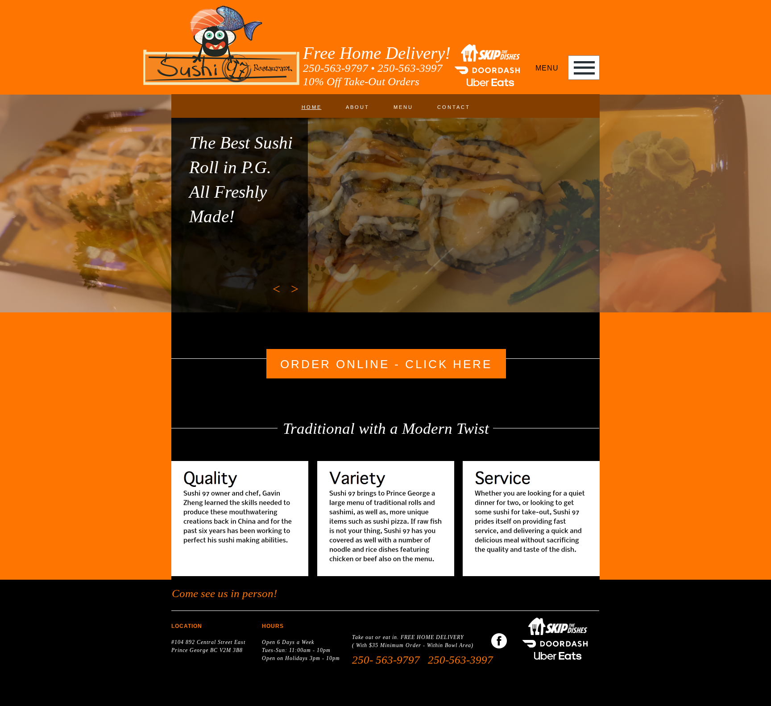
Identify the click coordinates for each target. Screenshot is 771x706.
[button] (275, 289)
